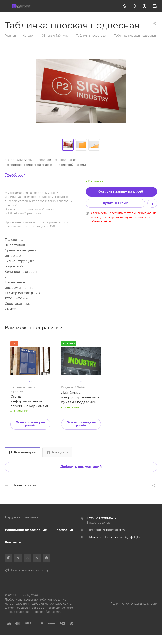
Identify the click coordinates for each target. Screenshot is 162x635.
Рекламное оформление (26, 530)
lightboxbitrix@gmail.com (106, 530)
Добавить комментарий (81, 467)
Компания (65, 530)
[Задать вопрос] (152, 203)
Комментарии (25, 452)
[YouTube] (27, 558)
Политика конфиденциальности (133, 603)
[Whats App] (46, 558)
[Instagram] (8, 558)
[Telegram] (18, 558)
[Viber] (37, 558)
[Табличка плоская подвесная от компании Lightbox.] (81, 91)
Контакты (13, 542)
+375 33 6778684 (100, 518)
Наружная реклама (21, 517)
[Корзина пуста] (155, 6)
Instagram (60, 452)
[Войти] (144, 6)
